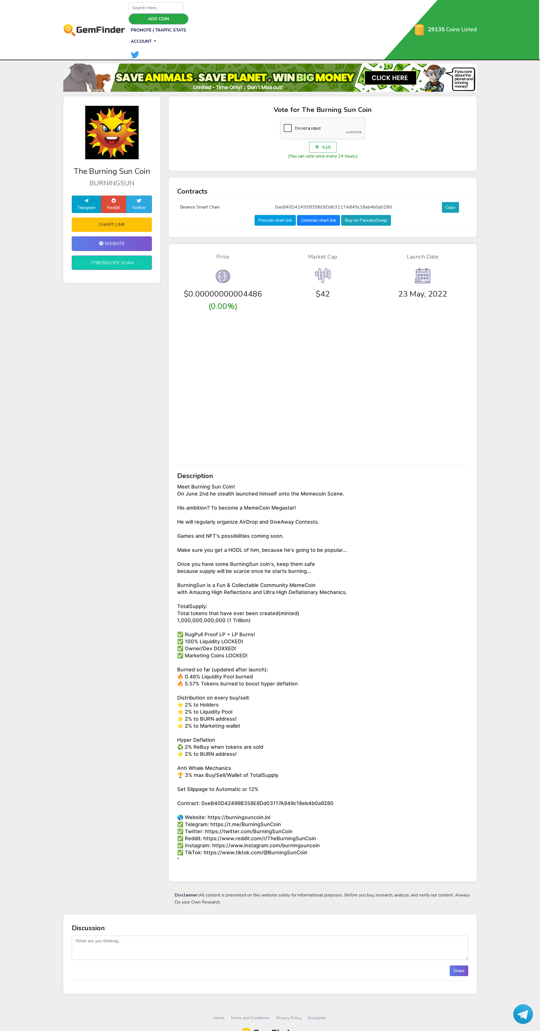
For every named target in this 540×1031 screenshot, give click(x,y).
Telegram (86, 208)
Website (114, 244)
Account (142, 41)
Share (459, 971)
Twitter (139, 208)
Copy (450, 207)
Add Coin (158, 19)
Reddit (113, 208)
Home (219, 1018)
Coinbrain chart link (318, 220)
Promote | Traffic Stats (158, 30)
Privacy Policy (289, 1018)
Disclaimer (317, 1018)
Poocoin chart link (275, 220)
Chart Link (112, 224)
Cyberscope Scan (112, 263)
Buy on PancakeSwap (366, 220)
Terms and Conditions (250, 1018)
